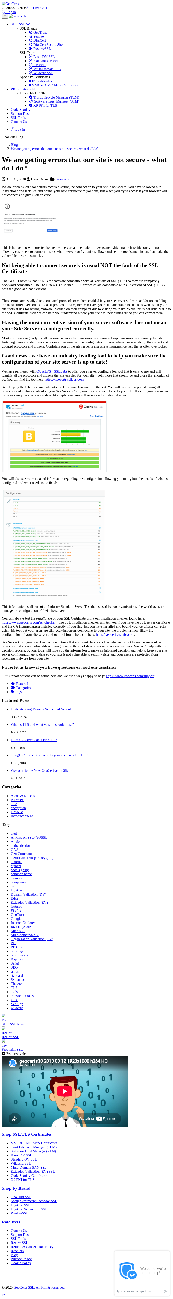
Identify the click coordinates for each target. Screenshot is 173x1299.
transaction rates (22, 996)
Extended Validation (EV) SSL (33, 1171)
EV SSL (39, 65)
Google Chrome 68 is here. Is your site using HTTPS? (49, 755)
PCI (13, 943)
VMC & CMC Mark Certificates (54, 85)
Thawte (16, 984)
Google (16, 919)
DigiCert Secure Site (47, 44)
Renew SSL (19, 1243)
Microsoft (18, 931)
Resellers (17, 1251)
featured (16, 906)
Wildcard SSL (42, 73)
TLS (14, 988)
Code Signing (20, 109)
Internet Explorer (23, 923)
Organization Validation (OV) (32, 939)
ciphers (16, 866)
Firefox (16, 910)
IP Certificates (41, 81)
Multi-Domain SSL (46, 69)
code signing (20, 870)
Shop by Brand (16, 1188)
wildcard (17, 1008)
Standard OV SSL (45, 61)
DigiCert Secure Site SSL (29, 1209)
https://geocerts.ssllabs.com (115, 634)
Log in (10, 12)
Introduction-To (22, 816)
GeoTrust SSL (21, 1197)
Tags (18, 692)
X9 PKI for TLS (44, 105)
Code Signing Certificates (29, 1175)
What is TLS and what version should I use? (42, 724)
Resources (11, 1222)
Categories (23, 688)
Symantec (18, 979)
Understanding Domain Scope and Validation (43, 709)
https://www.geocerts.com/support (130, 676)
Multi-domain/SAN (25, 935)
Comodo (17, 878)
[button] (86, 1275)
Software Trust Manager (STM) (56, 101)
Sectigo (38, 36)
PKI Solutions (21, 89)
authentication (21, 846)
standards (17, 975)
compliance (19, 882)
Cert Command (22, 854)
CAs (14, 804)
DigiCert (39, 40)
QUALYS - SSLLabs (51, 371)
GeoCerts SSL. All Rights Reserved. (40, 1287)
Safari (15, 963)
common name (21, 874)
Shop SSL (18, 24)
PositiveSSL (41, 49)
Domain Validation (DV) (28, 894)
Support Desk (20, 113)
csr (13, 886)
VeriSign (17, 1004)
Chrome (16, 862)
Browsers (62, 179)
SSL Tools (18, 118)
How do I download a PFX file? (34, 740)
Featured (21, 684)
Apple (15, 841)
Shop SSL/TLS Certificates (27, 1134)
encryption (18, 808)
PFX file (17, 947)
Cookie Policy (21, 1263)
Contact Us (19, 122)
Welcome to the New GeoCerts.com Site (39, 770)
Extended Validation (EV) (29, 902)
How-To (17, 812)
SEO (14, 967)
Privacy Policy (21, 1259)
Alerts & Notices (23, 796)
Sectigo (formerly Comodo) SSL (34, 1201)
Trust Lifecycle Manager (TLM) (55, 97)
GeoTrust (39, 32)
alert (14, 833)
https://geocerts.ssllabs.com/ (64, 379)
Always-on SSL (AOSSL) (29, 837)
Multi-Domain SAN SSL (29, 1167)
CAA (15, 850)
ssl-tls (15, 971)
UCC (14, 1000)
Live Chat (39, 8)
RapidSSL (18, 959)
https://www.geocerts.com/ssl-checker (28, 622)
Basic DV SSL (43, 57)
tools (14, 992)
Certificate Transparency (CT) (32, 858)
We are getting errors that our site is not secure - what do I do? (55, 149)
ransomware (19, 955)
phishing (17, 951)
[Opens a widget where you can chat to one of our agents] (142, 1273)
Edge (14, 898)
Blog (14, 145)
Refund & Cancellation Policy (32, 1247)
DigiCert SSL (20, 1205)
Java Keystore (21, 927)
